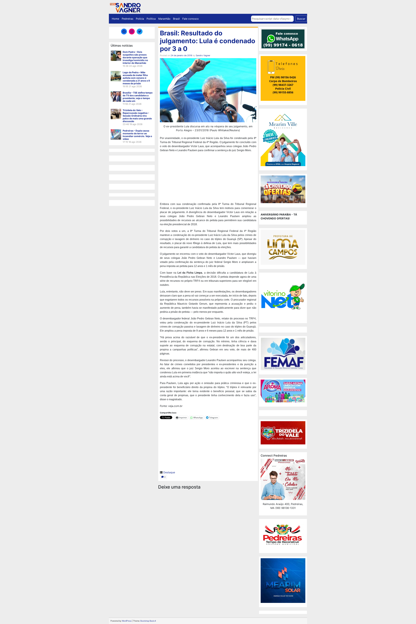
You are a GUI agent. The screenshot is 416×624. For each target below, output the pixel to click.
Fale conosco (190, 18)
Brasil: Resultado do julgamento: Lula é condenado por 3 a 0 (207, 41)
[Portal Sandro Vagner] (125, 7)
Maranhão (164, 18)
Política (151, 18)
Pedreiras (127, 18)
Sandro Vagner (203, 55)
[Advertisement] (208, 177)
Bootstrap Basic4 (148, 621)
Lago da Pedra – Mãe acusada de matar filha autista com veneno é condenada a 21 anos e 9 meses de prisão (136, 78)
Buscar (301, 18)
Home (115, 18)
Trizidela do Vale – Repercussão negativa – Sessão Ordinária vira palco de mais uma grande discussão (137, 116)
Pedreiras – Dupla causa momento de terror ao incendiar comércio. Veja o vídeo (137, 134)
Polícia (140, 18)
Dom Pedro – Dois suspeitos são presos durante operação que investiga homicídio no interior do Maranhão (135, 57)
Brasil (176, 18)
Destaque (169, 472)
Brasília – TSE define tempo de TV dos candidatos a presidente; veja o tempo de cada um (138, 96)
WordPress (126, 621)
